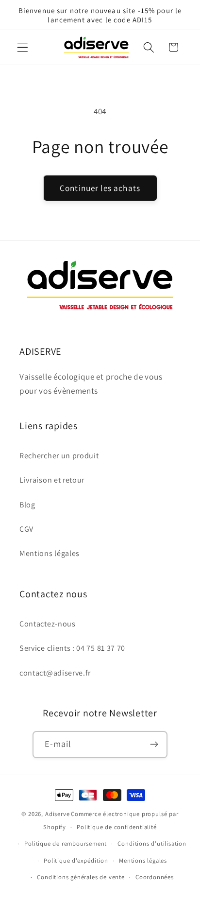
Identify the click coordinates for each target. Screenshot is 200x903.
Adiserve (57, 814)
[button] (22, 47)
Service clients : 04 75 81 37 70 (72, 648)
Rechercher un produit (59, 456)
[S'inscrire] (154, 744)
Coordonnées (154, 877)
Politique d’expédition (76, 860)
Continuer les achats (100, 187)
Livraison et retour (51, 480)
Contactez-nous (47, 624)
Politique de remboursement (65, 843)
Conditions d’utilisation (151, 843)
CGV (26, 529)
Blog (27, 505)
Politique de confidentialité (117, 827)
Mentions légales (49, 553)
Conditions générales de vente (80, 877)
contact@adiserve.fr (55, 673)
